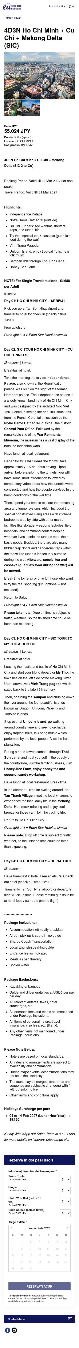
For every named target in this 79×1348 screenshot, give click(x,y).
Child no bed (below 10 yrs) (26, 1211)
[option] (13, 107)
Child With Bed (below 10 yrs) (24, 1201)
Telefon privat (12, 18)
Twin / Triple (17, 1177)
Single (17, 1188)
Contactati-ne (16, 1319)
